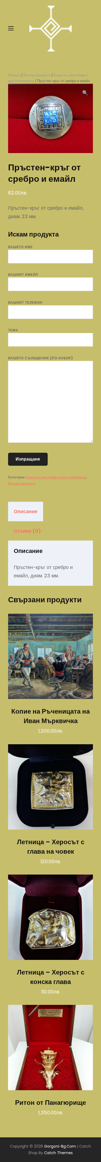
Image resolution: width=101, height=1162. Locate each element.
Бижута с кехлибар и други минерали (56, 477)
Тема (13, 330)
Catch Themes (58, 1152)
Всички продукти (37, 75)
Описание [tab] (25, 511)
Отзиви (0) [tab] (27, 530)
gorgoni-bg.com (60, 1146)
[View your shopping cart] (88, 29)
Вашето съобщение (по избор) (40, 358)
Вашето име (20, 247)
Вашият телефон (25, 302)
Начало (14, 75)
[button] (85, 93)
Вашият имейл (23, 274)
